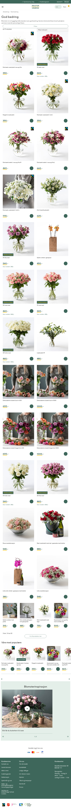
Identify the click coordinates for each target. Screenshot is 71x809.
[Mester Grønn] (35, 7)
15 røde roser (40, 67)
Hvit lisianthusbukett (43, 210)
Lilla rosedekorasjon (43, 591)
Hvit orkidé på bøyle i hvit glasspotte (26, 620)
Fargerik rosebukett (8, 115)
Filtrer (35, 26)
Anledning (6, 12)
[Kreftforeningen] (14, 805)
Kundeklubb (22, 767)
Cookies (3, 794)
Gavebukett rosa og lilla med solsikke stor (61, 620)
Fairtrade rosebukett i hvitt (45, 115)
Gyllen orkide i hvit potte (8, 620)
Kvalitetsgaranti (44, 2)
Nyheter (21, 777)
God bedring (14, 12)
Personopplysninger (7, 787)
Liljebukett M (41, 353)
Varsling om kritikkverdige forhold (7, 791)
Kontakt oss (5, 764)
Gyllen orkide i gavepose (44, 257)
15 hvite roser (7, 495)
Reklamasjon (5, 777)
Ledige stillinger (23, 770)
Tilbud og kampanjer (25, 780)
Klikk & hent (5, 770)
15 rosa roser (40, 305)
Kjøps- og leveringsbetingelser (7, 784)
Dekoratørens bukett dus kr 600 (12, 400)
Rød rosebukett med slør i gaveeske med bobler (51, 543)
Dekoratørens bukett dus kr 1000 (46, 400)
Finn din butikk (23, 764)
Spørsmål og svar (6, 780)
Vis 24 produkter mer (35, 636)
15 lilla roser (6, 257)
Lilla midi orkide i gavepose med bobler (14, 591)
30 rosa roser (6, 305)
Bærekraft (22, 784)
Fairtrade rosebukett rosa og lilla (12, 67)
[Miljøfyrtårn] (20, 805)
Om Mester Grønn (24, 774)
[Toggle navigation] (2, 7)
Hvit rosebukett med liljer (43, 620)
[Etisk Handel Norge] (28, 805)
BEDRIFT (59, 2)
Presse (21, 787)
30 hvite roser (7, 353)
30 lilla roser (40, 495)
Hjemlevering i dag (28, 2)
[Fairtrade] (4, 805)
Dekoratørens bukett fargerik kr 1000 (48, 448)
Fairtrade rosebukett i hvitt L (11, 210)
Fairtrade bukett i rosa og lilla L (46, 162)
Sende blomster (6, 767)
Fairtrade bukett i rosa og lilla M (12, 162)
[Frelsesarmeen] (8, 805)
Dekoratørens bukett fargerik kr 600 (13, 448)
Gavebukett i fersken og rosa (23, 664)
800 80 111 (58, 768)
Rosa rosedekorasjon (9, 543)
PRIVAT (66, 2)
